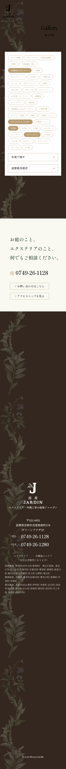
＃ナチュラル (42, 141)
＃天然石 (33, 77)
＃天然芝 (47, 135)
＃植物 (32, 115)
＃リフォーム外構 (17, 115)
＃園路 (37, 70)
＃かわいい (27, 141)
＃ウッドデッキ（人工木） (20, 122)
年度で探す (18, 157)
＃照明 (44, 83)
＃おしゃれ (29, 90)
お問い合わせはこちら (30, 286)
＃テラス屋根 (15, 58)
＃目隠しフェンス (47, 115)
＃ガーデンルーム (17, 77)
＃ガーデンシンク (29, 83)
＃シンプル (15, 147)
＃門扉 (24, 128)
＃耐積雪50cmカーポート (20, 70)
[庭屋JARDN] (8, 11)
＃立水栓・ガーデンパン (19, 96)
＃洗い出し (15, 90)
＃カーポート (15, 135)
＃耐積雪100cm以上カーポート (22, 109)
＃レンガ (14, 83)
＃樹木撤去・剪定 (28, 64)
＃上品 (27, 147)
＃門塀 (35, 128)
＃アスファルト (44, 90)
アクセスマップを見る (30, 296)
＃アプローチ (49, 128)
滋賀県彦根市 (19, 168)
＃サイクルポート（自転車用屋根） (39, 58)
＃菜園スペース (41, 122)
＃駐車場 (31, 102)
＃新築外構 (43, 109)
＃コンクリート (16, 102)
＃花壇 (13, 128)
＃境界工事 (46, 77)
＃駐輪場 (38, 96)
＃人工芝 (14, 141)
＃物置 (13, 64)
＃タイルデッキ (32, 135)
